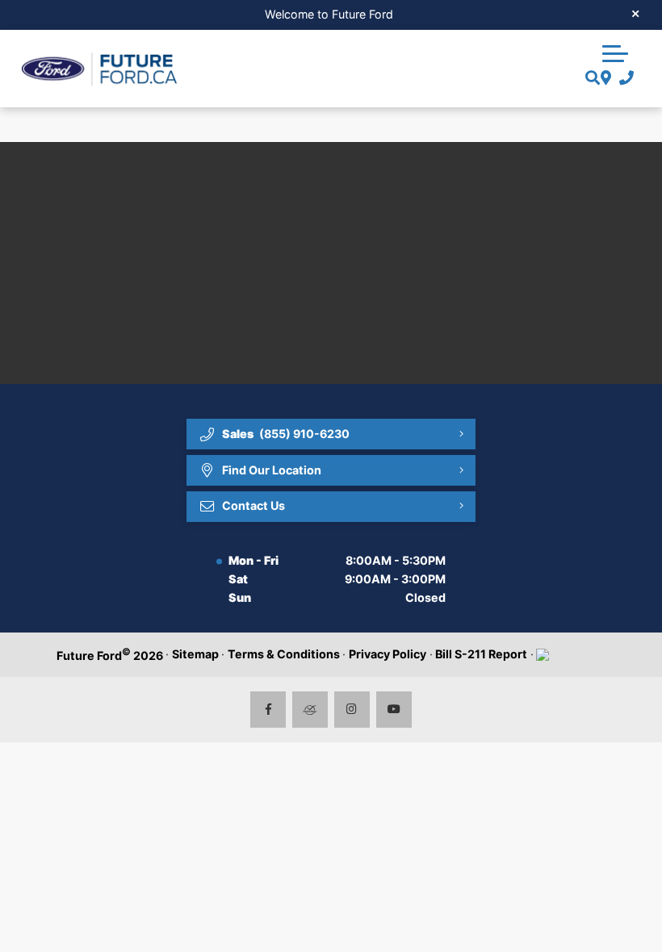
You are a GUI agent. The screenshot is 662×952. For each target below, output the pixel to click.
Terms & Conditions (284, 654)
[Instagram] (352, 709)
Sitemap (195, 654)
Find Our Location (271, 470)
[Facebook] (268, 709)
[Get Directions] (604, 78)
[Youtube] (394, 709)
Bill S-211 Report (481, 654)
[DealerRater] (310, 709)
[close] (636, 13)
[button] (615, 51)
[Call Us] (623, 78)
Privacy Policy (387, 654)
